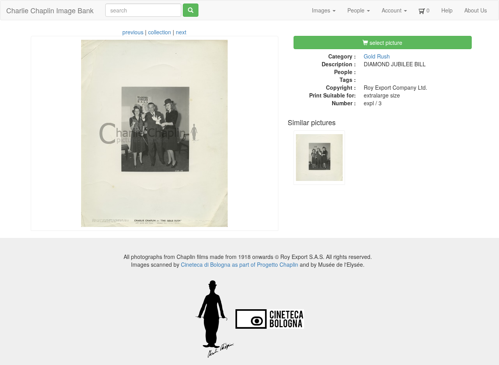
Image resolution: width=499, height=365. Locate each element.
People (356, 10)
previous (132, 32)
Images (322, 10)
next (181, 32)
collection (159, 32)
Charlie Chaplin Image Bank (50, 10)
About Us (475, 10)
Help (447, 10)
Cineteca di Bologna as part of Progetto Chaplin (239, 264)
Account (392, 10)
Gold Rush (377, 56)
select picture (385, 42)
